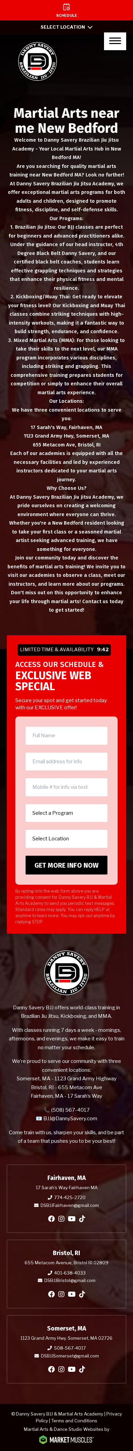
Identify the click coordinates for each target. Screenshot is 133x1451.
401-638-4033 (70, 1273)
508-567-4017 (70, 1348)
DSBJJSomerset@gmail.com (70, 1355)
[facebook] (51, 1219)
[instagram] (61, 1219)
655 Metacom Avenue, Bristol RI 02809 (66, 1262)
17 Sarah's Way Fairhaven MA (67, 1187)
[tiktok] (82, 1219)
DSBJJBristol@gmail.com (69, 1280)
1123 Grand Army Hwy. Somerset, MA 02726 (66, 1338)
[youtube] (72, 1219)
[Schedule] (66, 10)
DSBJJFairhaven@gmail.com (70, 1205)
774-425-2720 (70, 1197)
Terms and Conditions (74, 1420)
